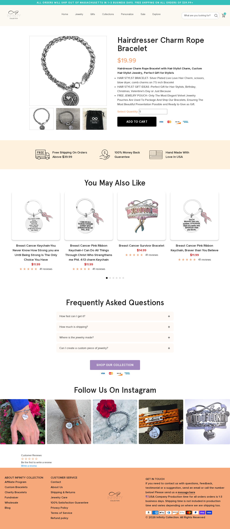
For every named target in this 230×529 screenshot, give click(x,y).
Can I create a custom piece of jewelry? (83, 348)
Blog (7, 507)
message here (186, 492)
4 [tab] (117, 278)
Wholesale (11, 502)
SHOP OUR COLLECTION (115, 365)
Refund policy (59, 518)
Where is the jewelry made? (76, 337)
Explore (157, 14)
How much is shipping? (73, 326)
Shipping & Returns (63, 492)
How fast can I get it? (72, 316)
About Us (57, 487)
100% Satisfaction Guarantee (69, 502)
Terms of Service (61, 513)
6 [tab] (123, 278)
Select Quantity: (127, 111)
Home (65, 14)
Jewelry (79, 14)
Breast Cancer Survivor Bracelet (141, 245)
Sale (143, 14)
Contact (56, 482)
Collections (108, 14)
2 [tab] (110, 278)
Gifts (92, 14)
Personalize (127, 14)
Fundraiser (11, 497)
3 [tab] (113, 278)
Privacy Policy (59, 507)
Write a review (29, 465)
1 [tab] (107, 278)
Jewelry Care (59, 497)
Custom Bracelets (16, 487)
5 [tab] (120, 278)
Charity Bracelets (16, 492)
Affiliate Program (15, 482)
